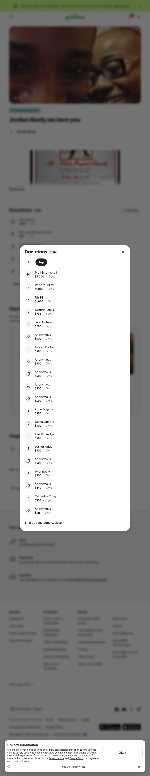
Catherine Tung (45, 496)
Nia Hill (39, 297)
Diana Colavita (44, 421)
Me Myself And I (46, 272)
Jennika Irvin (43, 322)
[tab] (29, 262)
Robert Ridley (44, 285)
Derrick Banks (44, 309)
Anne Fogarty (44, 409)
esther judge (43, 446)
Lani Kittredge (45, 434)
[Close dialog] (123, 252)
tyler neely (42, 471)
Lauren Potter (44, 347)
